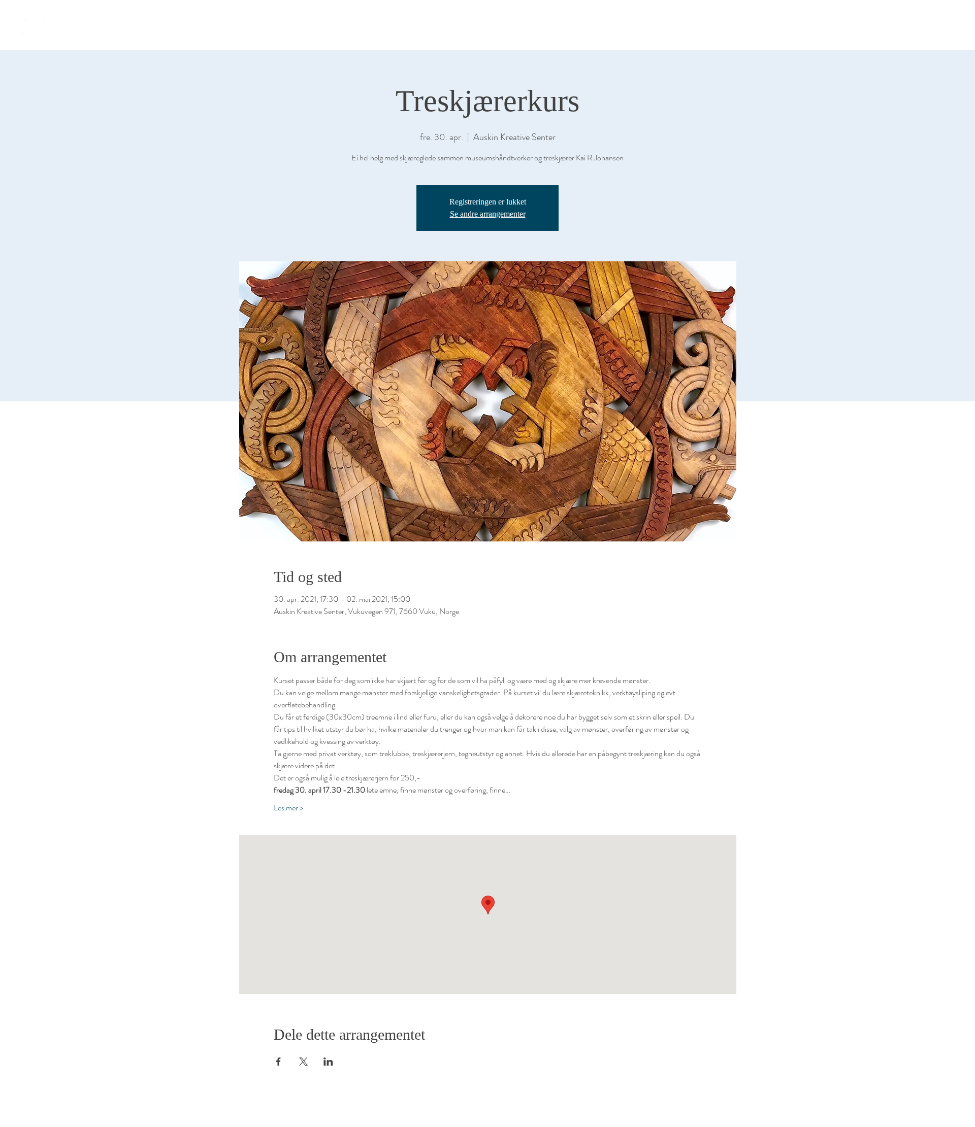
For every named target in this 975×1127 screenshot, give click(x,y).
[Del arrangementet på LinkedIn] (328, 1061)
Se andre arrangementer (488, 214)
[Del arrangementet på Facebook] (278, 1061)
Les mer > (288, 807)
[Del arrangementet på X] (303, 1061)
